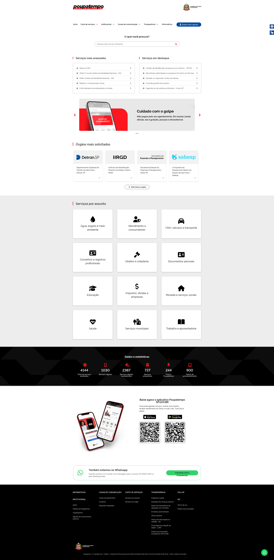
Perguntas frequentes (106, 505)
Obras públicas (156, 515)
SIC (179, 499)
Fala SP (181, 492)
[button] (89, 24)
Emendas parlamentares (160, 512)
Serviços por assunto (132, 498)
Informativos (167, 24)
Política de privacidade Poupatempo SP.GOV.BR (159, 532)
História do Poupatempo (81, 509)
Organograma (78, 513)
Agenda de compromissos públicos (82, 518)
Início (75, 24)
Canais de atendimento (107, 498)
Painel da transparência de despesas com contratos (160, 506)
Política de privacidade (186, 509)
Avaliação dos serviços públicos (162, 502)
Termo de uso (182, 505)
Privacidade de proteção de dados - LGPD (161, 526)
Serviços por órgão (131, 502)
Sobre (75, 505)
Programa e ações (157, 498)
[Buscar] (176, 44)
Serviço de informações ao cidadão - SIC (160, 520)
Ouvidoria (102, 502)
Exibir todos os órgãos (138, 187)
